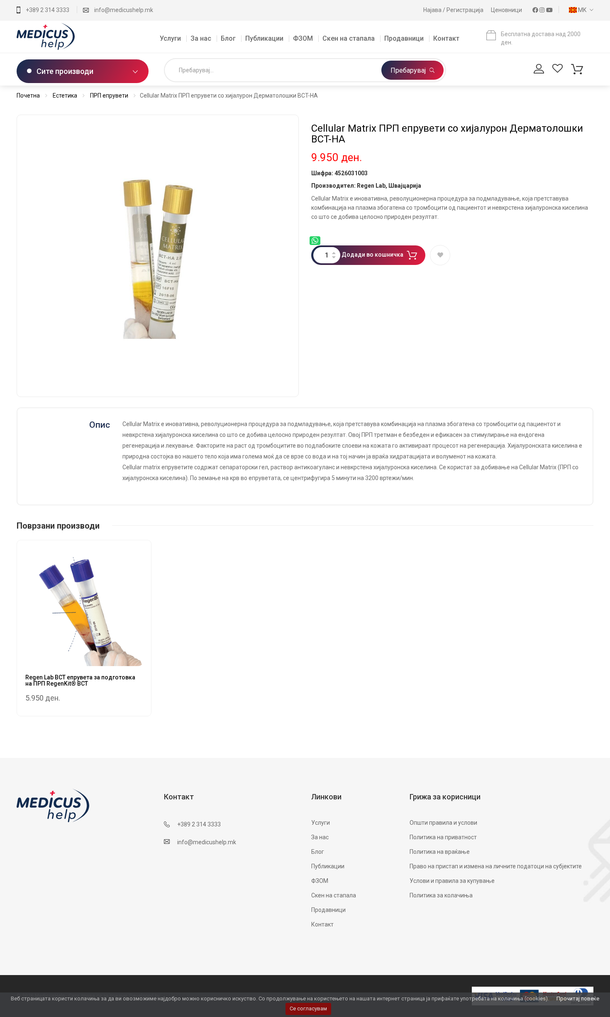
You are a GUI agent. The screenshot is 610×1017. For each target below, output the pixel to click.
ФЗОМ (303, 38)
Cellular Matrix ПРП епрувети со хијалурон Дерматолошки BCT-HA (447, 134)
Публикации (264, 38)
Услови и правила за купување (452, 880)
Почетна (28, 95)
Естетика (65, 95)
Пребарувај (408, 70)
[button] (579, 10)
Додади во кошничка (372, 254)
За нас (200, 38)
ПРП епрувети (109, 95)
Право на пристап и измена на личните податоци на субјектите (496, 866)
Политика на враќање (440, 851)
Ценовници (507, 10)
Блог (228, 38)
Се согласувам (308, 1008)
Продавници (404, 38)
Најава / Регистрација (454, 10)
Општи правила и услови (443, 822)
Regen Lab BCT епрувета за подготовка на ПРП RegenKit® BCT (80, 680)
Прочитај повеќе (577, 998)
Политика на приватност (443, 837)
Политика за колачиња (441, 895)
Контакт (446, 38)
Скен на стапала (348, 38)
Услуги (170, 38)
